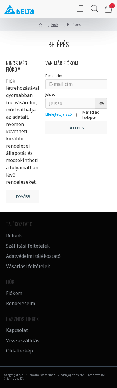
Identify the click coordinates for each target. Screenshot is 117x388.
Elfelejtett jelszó (58, 114)
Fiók (54, 24)
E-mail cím (53, 75)
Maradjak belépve (90, 115)
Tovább (22, 196)
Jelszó (50, 94)
